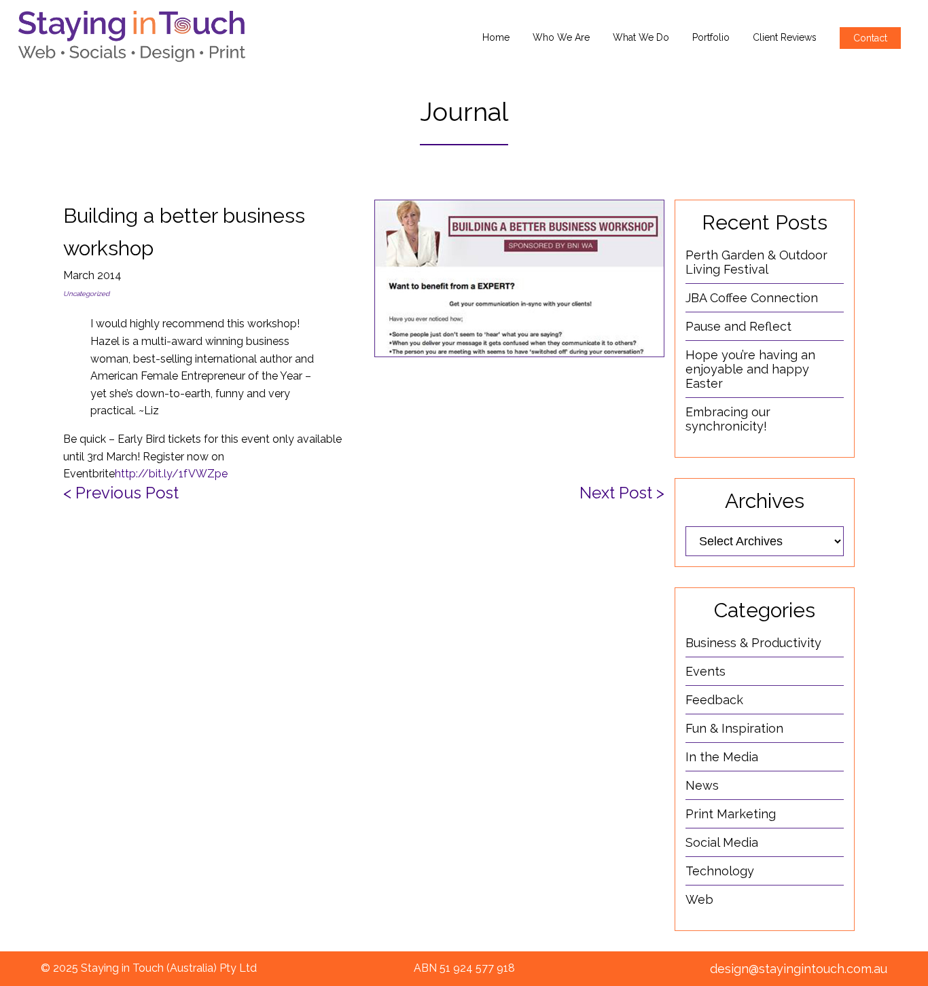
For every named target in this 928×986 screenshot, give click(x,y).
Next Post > (621, 493)
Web (699, 899)
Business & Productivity (753, 643)
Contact (870, 38)
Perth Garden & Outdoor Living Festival (756, 262)
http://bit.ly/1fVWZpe (171, 473)
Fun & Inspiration (734, 728)
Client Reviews (785, 37)
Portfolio (711, 37)
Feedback (714, 700)
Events (705, 671)
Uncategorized (86, 293)
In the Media (721, 757)
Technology (719, 871)
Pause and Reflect (738, 326)
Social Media (721, 842)
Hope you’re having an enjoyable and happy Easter (750, 369)
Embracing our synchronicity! (727, 419)
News (702, 785)
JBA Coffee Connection (751, 298)
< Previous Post (121, 493)
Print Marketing (730, 814)
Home (496, 37)
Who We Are (561, 37)
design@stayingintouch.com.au (798, 969)
